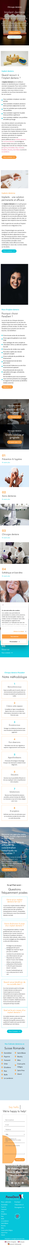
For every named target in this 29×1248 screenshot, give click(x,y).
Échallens (4, 150)
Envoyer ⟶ (20, 1160)
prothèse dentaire (20, 139)
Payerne (5, 148)
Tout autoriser (14, 636)
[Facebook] (9, 1183)
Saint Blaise (16, 150)
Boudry (10, 150)
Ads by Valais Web (20, 1210)
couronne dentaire (8, 141)
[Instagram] (13, 1183)
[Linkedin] (20, 1183)
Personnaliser (13, 641)
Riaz (16, 148)
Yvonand (21, 148)
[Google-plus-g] (16, 1183)
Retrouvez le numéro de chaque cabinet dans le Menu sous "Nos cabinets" (14, 1170)
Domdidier (11, 148)
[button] (14, 58)
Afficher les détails (18, 631)
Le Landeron (5, 152)
